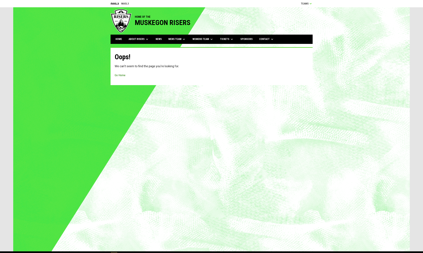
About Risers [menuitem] (139, 39)
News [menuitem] (159, 39)
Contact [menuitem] (266, 39)
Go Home (120, 75)
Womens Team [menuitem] (202, 39)
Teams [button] (307, 4)
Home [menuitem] (118, 39)
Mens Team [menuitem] (177, 39)
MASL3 (120, 4)
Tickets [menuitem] (227, 39)
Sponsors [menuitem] (246, 39)
